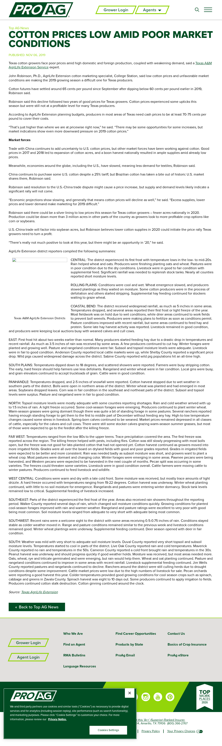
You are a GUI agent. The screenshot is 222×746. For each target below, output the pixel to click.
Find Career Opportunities (136, 633)
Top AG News (19, 28)
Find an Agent (74, 644)
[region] (70, 713)
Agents (149, 10)
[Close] (129, 693)
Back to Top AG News (39, 607)
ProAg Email (125, 655)
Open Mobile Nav (207, 9)
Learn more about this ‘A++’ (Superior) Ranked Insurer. (149, 720)
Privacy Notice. (57, 719)
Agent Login (28, 657)
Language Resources (79, 666)
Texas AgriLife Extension (39, 592)
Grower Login (116, 10)
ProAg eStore (178, 655)
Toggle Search (197, 9)
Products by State (129, 644)
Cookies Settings (108, 730)
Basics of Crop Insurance (187, 644)
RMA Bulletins (74, 655)
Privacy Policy (151, 731)
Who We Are (73, 633)
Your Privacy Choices (181, 731)
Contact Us (176, 633)
